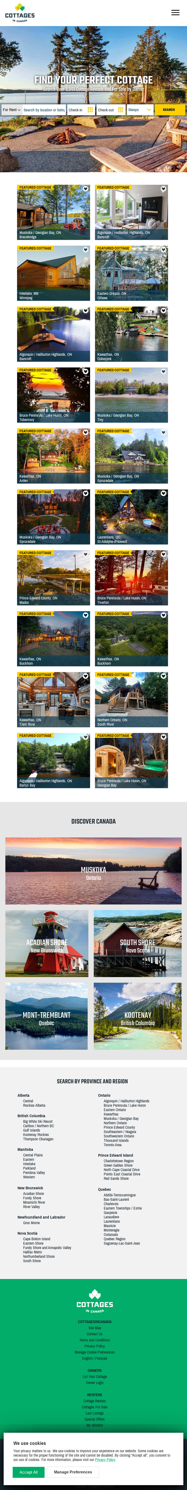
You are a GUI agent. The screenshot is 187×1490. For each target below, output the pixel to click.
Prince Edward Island (115, 1155)
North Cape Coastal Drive (122, 1169)
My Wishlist (94, 1425)
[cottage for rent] (20, 21)
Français (101, 1358)
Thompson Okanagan (38, 1139)
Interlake (29, 1164)
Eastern (28, 1159)
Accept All (28, 1472)
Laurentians (112, 1221)
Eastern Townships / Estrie (123, 1208)
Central (28, 1101)
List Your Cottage (95, 1376)
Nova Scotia (27, 1233)
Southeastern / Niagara (120, 1131)
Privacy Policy (94, 1346)
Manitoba (25, 1149)
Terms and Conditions (94, 1340)
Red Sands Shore (116, 1178)
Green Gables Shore (118, 1165)
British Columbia (31, 1115)
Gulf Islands (31, 1130)
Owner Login (94, 1382)
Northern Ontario (115, 1123)
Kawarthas (111, 1114)
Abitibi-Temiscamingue (120, 1195)
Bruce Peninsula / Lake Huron (125, 1105)
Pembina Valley (34, 1172)
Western (29, 1177)
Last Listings (95, 1413)
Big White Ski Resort (38, 1121)
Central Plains (33, 1155)
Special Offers (94, 1419)
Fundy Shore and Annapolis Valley (47, 1247)
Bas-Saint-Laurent (116, 1199)
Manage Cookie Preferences (95, 1352)
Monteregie (111, 1230)
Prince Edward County (119, 1127)
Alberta (23, 1095)
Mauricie (110, 1225)
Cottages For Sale (94, 1407)
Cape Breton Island (36, 1239)
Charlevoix (111, 1204)
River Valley (31, 1206)
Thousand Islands (116, 1140)
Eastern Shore (33, 1243)
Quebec (104, 1189)
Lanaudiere (111, 1217)
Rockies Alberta (34, 1105)
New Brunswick (30, 1187)
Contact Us (95, 1334)
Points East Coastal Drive (122, 1174)
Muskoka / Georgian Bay (121, 1118)
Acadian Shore (33, 1193)
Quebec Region (114, 1239)
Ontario (104, 1095)
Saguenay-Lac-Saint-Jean (122, 1243)
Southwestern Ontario (119, 1136)
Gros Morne (31, 1223)
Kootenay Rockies (36, 1134)
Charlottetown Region (119, 1161)
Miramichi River (34, 1202)
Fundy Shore (32, 1198)
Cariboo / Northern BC (38, 1126)
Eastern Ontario (115, 1109)
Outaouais (111, 1234)
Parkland (29, 1168)
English (87, 1358)
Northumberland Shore (39, 1256)
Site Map (94, 1328)
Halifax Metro (32, 1252)
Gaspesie (110, 1212)
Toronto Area (113, 1145)
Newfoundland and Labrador (41, 1217)
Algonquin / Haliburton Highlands (127, 1101)
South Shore (32, 1261)
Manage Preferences (73, 1472)
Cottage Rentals (94, 1401)
